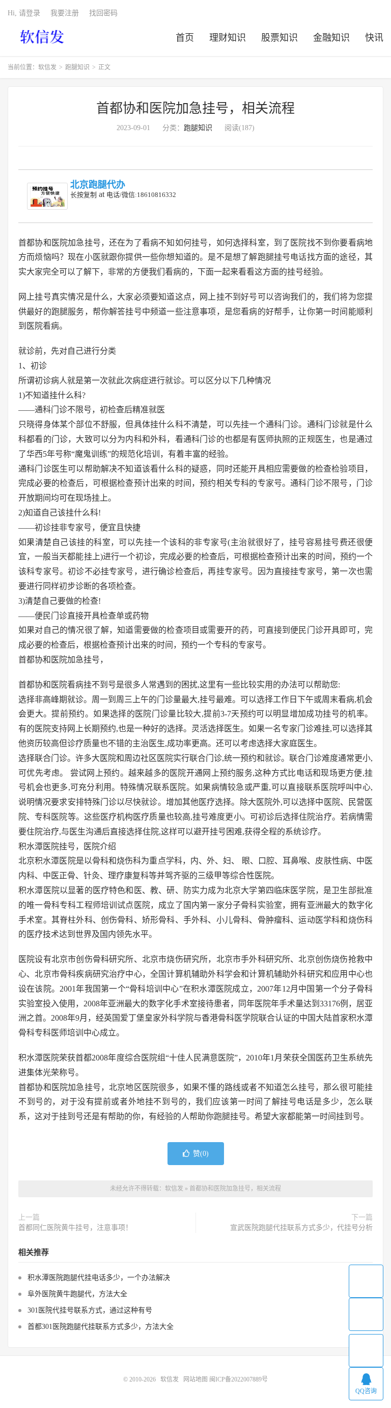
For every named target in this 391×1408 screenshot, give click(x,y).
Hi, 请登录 (24, 13)
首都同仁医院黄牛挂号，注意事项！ (75, 1227)
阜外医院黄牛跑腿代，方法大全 (77, 1294)
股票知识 (279, 38)
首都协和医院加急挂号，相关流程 (195, 108)
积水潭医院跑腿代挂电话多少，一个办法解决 (98, 1277)
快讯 (374, 38)
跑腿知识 (77, 67)
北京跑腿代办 (97, 185)
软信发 (43, 36)
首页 (185, 38)
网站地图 (195, 1379)
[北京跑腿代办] (47, 196)
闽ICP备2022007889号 (238, 1379)
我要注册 (64, 13)
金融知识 (331, 38)
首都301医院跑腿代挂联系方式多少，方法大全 (100, 1326)
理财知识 (227, 38)
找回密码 (103, 13)
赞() (201, 1153)
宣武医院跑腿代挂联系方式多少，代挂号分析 (301, 1227)
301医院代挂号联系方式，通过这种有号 (89, 1310)
